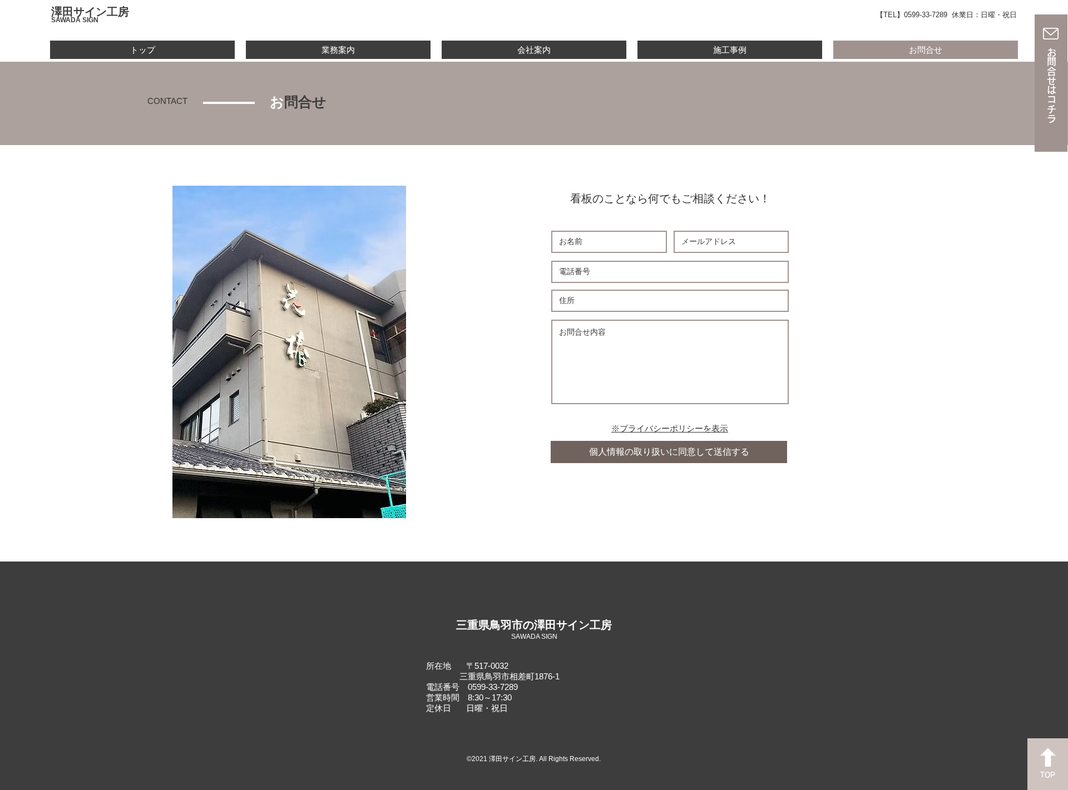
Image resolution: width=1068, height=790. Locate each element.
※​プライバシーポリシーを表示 (669, 428)
